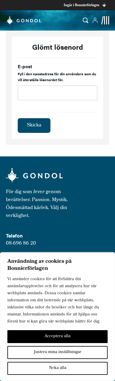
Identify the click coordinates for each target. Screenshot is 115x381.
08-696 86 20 (21, 243)
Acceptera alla (57, 336)
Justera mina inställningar (57, 352)
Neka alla (57, 368)
